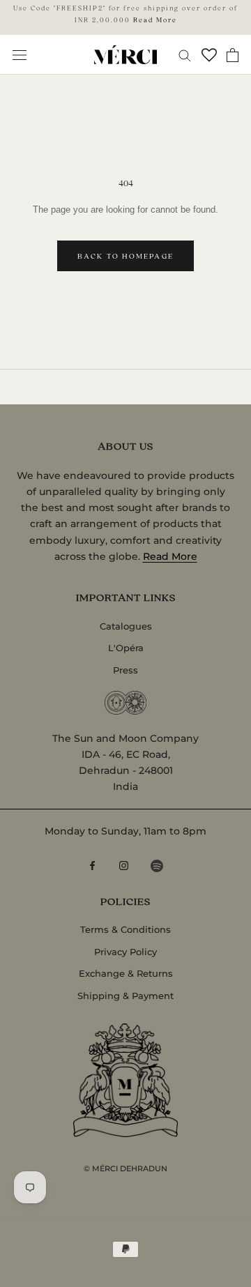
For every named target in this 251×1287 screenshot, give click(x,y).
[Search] (184, 55)
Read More (155, 19)
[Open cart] (232, 55)
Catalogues (126, 626)
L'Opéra (126, 647)
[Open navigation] (19, 55)
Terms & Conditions (125, 929)
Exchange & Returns (126, 973)
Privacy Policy (125, 951)
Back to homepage (125, 256)
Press (125, 670)
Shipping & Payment (125, 995)
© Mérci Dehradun (125, 1168)
